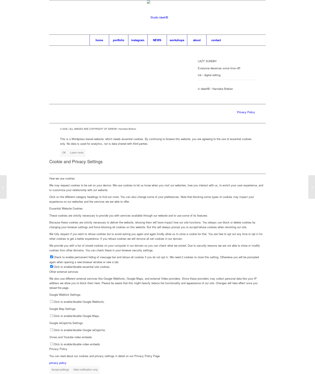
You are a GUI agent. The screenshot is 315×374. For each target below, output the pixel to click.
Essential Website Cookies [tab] (66, 208)
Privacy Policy (246, 112)
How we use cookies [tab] (62, 178)
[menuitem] (99, 40)
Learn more (77, 152)
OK (64, 152)
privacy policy (57, 363)
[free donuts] (3, 187)
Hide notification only (85, 369)
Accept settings (60, 369)
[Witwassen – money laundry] (311, 187)
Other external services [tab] (63, 272)
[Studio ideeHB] (157, 17)
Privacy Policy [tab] (58, 349)
